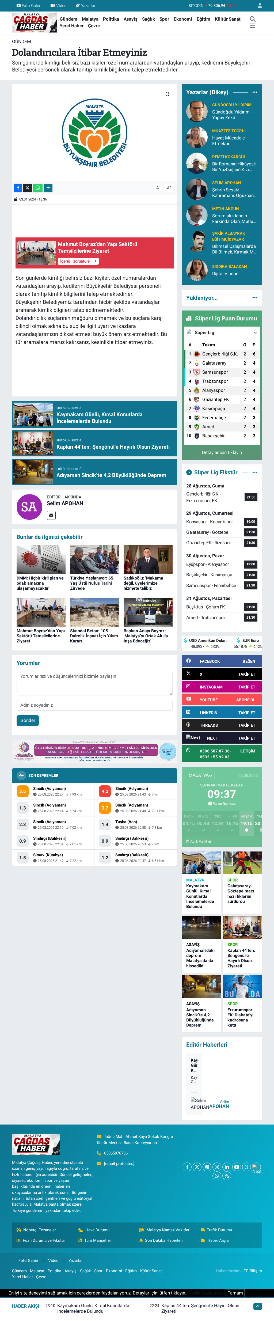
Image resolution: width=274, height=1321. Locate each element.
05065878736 (116, 1153)
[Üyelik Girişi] (257, 6)
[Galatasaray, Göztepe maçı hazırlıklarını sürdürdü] (242, 862)
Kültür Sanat (228, 19)
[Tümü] (254, 92)
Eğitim (203, 19)
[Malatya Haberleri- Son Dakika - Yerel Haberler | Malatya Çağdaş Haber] (35, 22)
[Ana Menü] (252, 25)
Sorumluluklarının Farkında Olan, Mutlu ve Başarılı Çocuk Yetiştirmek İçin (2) (232, 219)
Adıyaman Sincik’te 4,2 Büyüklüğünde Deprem (200, 1017)
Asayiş (131, 19)
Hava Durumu (97, 1230)
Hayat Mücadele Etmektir (228, 140)
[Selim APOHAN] (29, 506)
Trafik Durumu (219, 1230)
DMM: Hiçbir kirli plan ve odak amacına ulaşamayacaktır (40, 583)
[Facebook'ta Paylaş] (18, 188)
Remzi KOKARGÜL (229, 156)
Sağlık (148, 19)
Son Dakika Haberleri (164, 1240)
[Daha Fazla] (48, 188)
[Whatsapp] (216, 1175)
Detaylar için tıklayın (222, 452)
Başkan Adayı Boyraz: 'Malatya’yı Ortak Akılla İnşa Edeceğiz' (146, 636)
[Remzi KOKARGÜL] (197, 162)
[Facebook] (187, 1167)
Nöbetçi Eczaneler (39, 1230)
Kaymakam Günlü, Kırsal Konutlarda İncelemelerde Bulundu (200, 896)
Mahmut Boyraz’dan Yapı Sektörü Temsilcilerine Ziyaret (41, 636)
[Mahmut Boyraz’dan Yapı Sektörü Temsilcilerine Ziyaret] (41, 612)
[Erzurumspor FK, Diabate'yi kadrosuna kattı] (242, 986)
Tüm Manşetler (97, 1240)
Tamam (235, 1293)
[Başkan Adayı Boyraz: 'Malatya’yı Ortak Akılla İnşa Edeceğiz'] (148, 612)
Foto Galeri (31, 5)
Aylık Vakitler (200, 841)
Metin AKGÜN (225, 208)
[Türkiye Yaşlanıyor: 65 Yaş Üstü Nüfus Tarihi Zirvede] (94, 559)
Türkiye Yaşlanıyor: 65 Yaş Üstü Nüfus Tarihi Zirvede (91, 583)
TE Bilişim (253, 1271)
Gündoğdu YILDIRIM (232, 105)
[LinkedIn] (226, 1167)
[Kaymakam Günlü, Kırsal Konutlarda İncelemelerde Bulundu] (201, 862)
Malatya (90, 19)
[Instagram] (216, 1167)
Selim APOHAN (65, 503)
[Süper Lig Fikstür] (254, 472)
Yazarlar (88, 5)
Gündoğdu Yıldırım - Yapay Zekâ (232, 114)
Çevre (94, 25)
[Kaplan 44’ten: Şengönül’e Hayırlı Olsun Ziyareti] (242, 927)
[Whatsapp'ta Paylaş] (38, 188)
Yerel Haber (71, 25)
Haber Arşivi (218, 1240)
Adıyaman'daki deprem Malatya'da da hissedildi (200, 958)
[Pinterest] (207, 1167)
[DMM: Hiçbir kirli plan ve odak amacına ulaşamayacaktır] (41, 559)
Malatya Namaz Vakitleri (169, 1230)
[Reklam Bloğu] (94, 751)
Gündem (68, 19)
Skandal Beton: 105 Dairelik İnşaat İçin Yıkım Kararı (94, 636)
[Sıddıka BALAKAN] (197, 269)
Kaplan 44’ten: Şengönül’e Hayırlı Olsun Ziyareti (241, 958)
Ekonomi (183, 19)
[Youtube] (236, 1167)
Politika (111, 19)
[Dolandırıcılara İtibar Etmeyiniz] (94, 132)
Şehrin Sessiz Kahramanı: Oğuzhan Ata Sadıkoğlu (233, 193)
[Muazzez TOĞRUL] (197, 136)
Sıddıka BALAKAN (229, 266)
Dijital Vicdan (225, 273)
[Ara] (253, 19)
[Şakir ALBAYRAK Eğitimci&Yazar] (197, 240)
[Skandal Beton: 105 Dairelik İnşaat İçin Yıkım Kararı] (94, 612)
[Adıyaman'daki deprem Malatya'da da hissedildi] (201, 927)
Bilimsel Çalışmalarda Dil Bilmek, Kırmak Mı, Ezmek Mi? (234, 249)
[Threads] (246, 1167)
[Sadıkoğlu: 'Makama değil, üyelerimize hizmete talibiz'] (148, 559)
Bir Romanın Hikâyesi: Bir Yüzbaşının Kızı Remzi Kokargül (234, 167)
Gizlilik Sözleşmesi (206, 1293)
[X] (197, 1167)
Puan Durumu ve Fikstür (44, 1240)
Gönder (27, 720)
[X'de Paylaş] (27, 188)
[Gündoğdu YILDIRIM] (197, 110)
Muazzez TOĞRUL (229, 130)
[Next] (256, 1167)
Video (61, 5)
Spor (164, 19)
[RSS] (226, 1175)
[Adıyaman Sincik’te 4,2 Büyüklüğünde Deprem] (201, 986)
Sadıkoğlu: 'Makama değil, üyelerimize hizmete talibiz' (143, 583)
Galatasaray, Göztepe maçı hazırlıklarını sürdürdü (240, 893)
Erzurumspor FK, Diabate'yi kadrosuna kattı (240, 1017)
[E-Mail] (51, 515)
